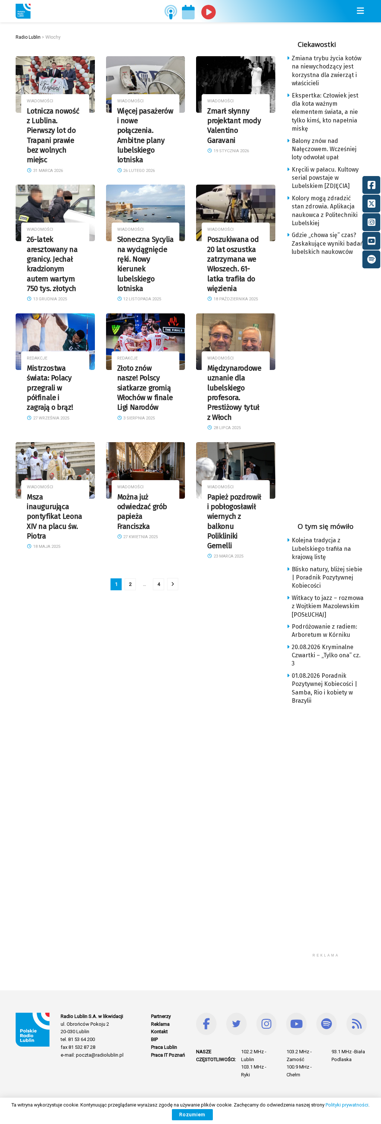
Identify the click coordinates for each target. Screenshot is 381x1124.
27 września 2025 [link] (50, 418)
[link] (23, 11)
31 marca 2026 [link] (47, 170)
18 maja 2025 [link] (46, 546)
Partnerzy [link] (161, 1016)
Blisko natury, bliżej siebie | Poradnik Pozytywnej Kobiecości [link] (327, 578)
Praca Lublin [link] (164, 1047)
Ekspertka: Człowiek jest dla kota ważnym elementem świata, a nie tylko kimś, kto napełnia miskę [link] (325, 112)
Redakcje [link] (37, 358)
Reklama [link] (160, 1024)
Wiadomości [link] (40, 101)
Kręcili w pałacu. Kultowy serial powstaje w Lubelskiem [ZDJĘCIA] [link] (325, 178)
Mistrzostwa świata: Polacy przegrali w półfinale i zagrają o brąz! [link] (50, 388)
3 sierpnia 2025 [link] (138, 418)
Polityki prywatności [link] (347, 1105)
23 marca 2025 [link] (227, 556)
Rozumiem (192, 1114)
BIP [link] (154, 1039)
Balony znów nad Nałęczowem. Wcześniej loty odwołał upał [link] (324, 149)
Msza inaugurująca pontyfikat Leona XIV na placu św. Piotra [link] (54, 516)
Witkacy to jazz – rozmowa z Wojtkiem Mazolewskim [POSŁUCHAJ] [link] (328, 606)
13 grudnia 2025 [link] (49, 299)
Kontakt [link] (159, 1031)
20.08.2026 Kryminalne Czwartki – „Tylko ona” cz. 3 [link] (326, 655)
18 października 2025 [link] (235, 299)
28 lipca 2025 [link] (226, 427)
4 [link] (158, 584)
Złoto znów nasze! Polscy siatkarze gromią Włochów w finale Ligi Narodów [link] (145, 388)
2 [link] (130, 584)
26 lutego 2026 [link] (138, 170)
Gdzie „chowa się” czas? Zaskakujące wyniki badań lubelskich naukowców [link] (328, 243)
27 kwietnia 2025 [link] (140, 536)
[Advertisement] (333, 386)
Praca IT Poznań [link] (168, 1055)
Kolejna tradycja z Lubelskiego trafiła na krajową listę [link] (321, 549)
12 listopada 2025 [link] (141, 299)
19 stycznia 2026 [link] (230, 151)
